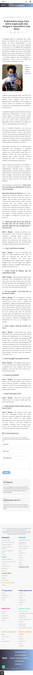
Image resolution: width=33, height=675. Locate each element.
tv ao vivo (4, 597)
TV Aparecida (7, 590)
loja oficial (4, 568)
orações (21, 560)
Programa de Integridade (21, 658)
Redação (22, 537)
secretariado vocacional (25, 628)
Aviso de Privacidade (20, 652)
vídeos (3, 585)
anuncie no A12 (24, 567)
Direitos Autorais (19, 661)
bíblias (3, 634)
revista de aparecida (8, 582)
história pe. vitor (23, 611)
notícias (4, 571)
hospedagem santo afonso (26, 613)
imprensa (4, 564)
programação (5, 595)
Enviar (6, 472)
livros (3, 639)
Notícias (19, 17)
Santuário (5, 537)
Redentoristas (24, 608)
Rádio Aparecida (25, 590)
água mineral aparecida (8, 542)
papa (20, 562)
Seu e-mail (6, 451)
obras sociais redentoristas (22, 624)
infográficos (22, 553)
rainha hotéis (5, 580)
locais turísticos (6, 566)
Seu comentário (7, 458)
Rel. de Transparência (20, 655)
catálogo (21, 645)
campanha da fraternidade (22, 543)
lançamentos (22, 641)
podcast (21, 597)
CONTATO (12, 658)
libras (20, 555)
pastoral (4, 578)
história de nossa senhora (9, 561)
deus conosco (5, 636)
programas (22, 602)
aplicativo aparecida (24, 540)
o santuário (5, 575)
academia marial (6, 540)
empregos (4, 611)
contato (4, 554)
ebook (20, 643)
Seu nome (5, 444)
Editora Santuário (9, 632)
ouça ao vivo (22, 595)
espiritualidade (23, 548)
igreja (20, 550)
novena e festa (6, 573)
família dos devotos (7, 559)
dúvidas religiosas (24, 546)
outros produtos (6, 641)
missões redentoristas (25, 619)
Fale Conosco (18, 664)
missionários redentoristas (22, 616)
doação (4, 557)
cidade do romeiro (7, 544)
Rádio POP (6, 608)
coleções (21, 639)
